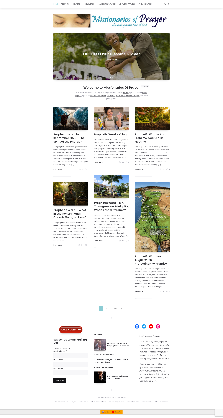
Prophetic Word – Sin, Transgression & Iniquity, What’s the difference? (111, 206)
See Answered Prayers (149, 336)
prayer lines (111, 96)
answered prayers (132, 96)
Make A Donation (145, 4)
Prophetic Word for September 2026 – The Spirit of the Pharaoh (69, 138)
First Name (58, 360)
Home (55, 4)
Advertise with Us (61, 402)
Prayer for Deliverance (103, 354)
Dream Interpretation (107, 4)
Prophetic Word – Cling (110, 134)
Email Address (60, 351)
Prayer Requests (133, 402)
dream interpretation (98, 96)
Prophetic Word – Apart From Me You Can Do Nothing (151, 138)
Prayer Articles (147, 402)
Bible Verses (90, 4)
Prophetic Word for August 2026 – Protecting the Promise (151, 260)
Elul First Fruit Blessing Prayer (111, 54)
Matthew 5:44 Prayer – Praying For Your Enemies (118, 344)
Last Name (58, 368)
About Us (65, 4)
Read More (110, 60)
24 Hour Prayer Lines (98, 402)
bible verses (120, 96)
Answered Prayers (127, 4)
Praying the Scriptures (103, 367)
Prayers (76, 4)
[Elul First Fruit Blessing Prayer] (164, 38)
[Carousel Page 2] (112, 77)
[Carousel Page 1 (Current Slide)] (110, 77)
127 (115, 308)
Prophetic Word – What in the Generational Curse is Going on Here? (69, 213)
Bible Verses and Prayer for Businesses (117, 377)
